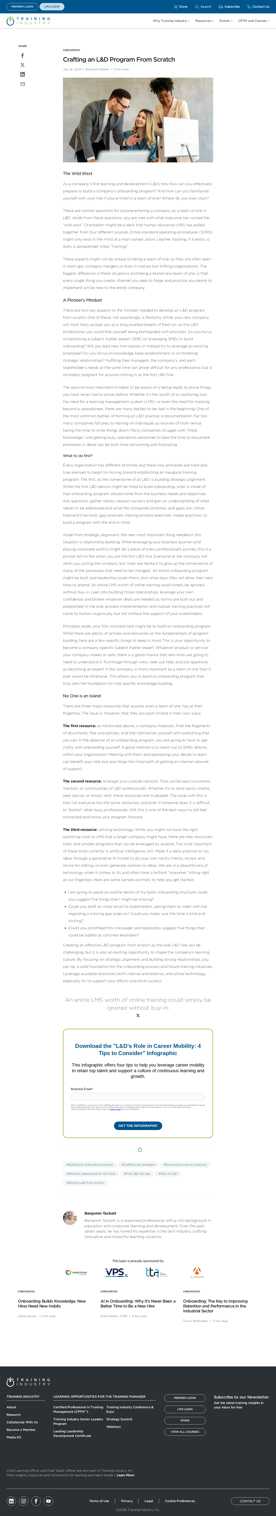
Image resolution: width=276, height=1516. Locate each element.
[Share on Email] (22, 84)
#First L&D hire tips (137, 1173)
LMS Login (52, 6)
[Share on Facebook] (22, 55)
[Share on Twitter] (22, 65)
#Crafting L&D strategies (138, 1164)
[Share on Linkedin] (22, 74)
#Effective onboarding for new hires (91, 1173)
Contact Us (261, 6)
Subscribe (232, 6)
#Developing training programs (185, 1164)
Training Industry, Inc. (28, 21)
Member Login (22, 6)
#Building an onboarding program (90, 1164)
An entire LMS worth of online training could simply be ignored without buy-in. (138, 1004)
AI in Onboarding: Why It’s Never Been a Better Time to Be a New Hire (137, 1303)
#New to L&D (168, 1173)
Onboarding (71, 50)
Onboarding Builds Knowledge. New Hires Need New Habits (52, 1303)
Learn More (125, 1475)
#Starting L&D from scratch (85, 1182)
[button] (203, 6)
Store (183, 6)
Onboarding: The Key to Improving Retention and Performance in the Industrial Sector (215, 1306)
